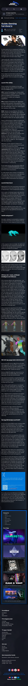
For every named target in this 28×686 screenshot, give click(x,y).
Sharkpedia (4, 647)
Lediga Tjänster (5, 650)
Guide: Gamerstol (8, 544)
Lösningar (4, 621)
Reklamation (4, 615)
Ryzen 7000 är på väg (9, 571)
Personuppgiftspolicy (6, 633)
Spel (6, 517)
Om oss (3, 646)
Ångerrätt (4, 635)
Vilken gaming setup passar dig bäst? (13, 600)
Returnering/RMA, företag (7, 624)
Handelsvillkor (5, 632)
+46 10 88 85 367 (11, 14)
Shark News (7, 518)
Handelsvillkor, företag (7, 625)
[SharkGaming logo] (14, 3)
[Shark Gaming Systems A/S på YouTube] (18, 670)
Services (4, 636)
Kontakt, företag (5, 622)
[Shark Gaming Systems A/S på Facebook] (9, 670)
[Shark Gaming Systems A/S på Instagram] (12, 670)
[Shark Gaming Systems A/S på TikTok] (15, 670)
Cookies (3, 638)
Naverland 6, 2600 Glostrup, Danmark (10, 657)
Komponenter (8, 524)
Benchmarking (8, 520)
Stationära (7, 521)
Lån (3, 639)
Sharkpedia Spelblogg (9, 17)
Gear (6, 522)
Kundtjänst (4, 612)
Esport (6, 514)
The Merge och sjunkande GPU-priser (13, 557)
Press (3, 649)
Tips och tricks (8, 516)
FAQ (3, 614)
